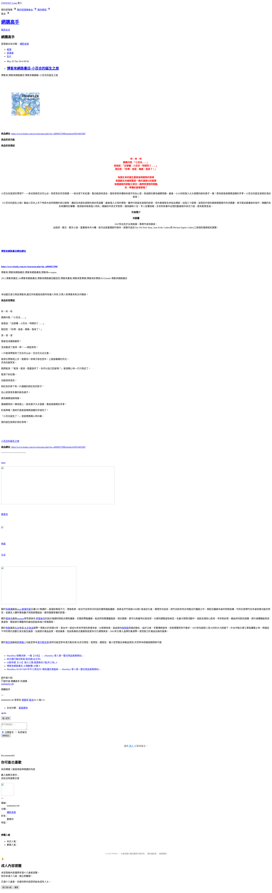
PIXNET (115, 854)
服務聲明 (163, 854)
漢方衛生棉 (43, 642)
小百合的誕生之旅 (10, 441)
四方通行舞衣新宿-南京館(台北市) (24, 659)
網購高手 (10, 22)
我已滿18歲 (7, 887)
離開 (16, 887)
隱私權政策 (152, 854)
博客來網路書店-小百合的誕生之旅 (33, 68)
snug (3, 462)
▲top (3, 713)
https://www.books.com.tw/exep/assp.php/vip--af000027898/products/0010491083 (48, 133)
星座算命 (23, 708)
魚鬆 (3, 544)
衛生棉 (9, 642)
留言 (31, 700)
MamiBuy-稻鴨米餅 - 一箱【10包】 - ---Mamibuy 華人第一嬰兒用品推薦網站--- (45, 655)
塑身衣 (4, 514)
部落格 (10, 53)
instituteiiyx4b (7, 684)
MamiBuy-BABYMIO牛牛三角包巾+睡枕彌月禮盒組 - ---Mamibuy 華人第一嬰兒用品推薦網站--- (54, 669)
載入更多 (6, 718)
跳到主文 (5, 30)
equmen (20, 618)
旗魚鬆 (125, 628)
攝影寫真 (24, 44)
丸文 (3, 555)
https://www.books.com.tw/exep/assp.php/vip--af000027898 (29, 266)
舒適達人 (21, 642)
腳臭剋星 (26, 609)
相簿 (9, 49)
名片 (9, 56)
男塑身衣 (40, 618)
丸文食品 (28, 628)
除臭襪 (9, 609)
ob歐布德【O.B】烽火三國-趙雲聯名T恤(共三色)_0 (32, 662)
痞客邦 (25, 700)
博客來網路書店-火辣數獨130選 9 (23, 666)
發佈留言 (6, 736)
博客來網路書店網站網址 (13, 251)
